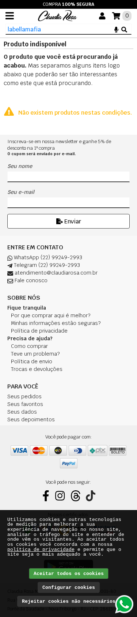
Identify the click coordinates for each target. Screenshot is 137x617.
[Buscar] (124, 29)
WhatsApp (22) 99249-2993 (47, 257)
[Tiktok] (90, 495)
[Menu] (10, 15)
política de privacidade (41, 549)
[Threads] (75, 495)
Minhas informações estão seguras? (55, 323)
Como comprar (29, 346)
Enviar (72, 221)
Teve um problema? (35, 353)
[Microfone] (116, 29)
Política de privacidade (39, 330)
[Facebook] (46, 495)
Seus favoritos (25, 404)
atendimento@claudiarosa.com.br (55, 272)
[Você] (102, 16)
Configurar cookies (68, 587)
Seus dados (22, 412)
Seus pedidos (24, 396)
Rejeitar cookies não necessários (68, 601)
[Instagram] (59, 495)
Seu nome (19, 166)
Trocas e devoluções (36, 369)
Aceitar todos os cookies (69, 573)
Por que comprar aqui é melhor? (50, 315)
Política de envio (31, 361)
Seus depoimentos (31, 419)
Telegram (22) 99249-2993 (46, 265)
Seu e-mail (20, 192)
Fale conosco (30, 280)
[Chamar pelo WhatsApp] (124, 604)
